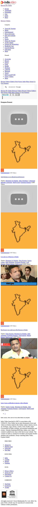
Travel (7, 73)
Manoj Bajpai (10, 264)
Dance (7, 62)
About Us (32, 81)
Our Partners (5, 83)
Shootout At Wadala (12, 181)
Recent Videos (5, 81)
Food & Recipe (9, 48)
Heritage (7, 68)
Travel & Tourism (10, 28)
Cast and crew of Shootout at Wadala (10, 256)
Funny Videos (9, 76)
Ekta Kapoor (23, 260)
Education (8, 49)
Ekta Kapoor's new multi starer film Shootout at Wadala (14, 329)
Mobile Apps (9, 446)
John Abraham (23, 181)
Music (6, 30)
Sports (7, 39)
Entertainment (9, 32)
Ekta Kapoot (9, 334)
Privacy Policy (9, 471)
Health (7, 66)
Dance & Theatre (10, 41)
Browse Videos (5, 21)
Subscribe (8, 448)
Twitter (7, 487)
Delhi (6, 16)
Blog (27, 81)
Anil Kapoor (22, 335)
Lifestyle (7, 69)
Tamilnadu (8, 10)
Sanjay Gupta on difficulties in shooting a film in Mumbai (14, 403)
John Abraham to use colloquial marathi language (12, 176)
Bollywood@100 (10, 75)
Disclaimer (8, 474)
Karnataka (8, 12)
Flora (6, 37)
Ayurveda (8, 59)
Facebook (8, 486)
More (6, 17)
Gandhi (7, 459)
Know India (22, 81)
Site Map (7, 450)
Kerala (7, 9)
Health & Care (9, 46)
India (6, 458)
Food (6, 64)
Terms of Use (9, 473)
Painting (7, 463)
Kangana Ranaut (26, 182)
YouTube (7, 484)
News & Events (9, 34)
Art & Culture (9, 42)
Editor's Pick (14, 81)
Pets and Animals (10, 35)
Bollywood (16, 182)
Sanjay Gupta (10, 407)
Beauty (7, 61)
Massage (7, 71)
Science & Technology (12, 44)
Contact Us (8, 476)
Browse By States (6, 5)
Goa (6, 14)
